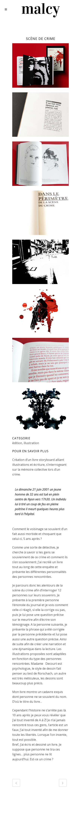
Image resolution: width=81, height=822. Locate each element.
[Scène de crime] (40, 139)
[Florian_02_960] (40, 188)
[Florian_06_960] (40, 335)
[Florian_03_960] (40, 384)
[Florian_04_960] (40, 286)
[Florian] (40, 237)
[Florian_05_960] (40, 434)
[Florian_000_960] (40, 90)
